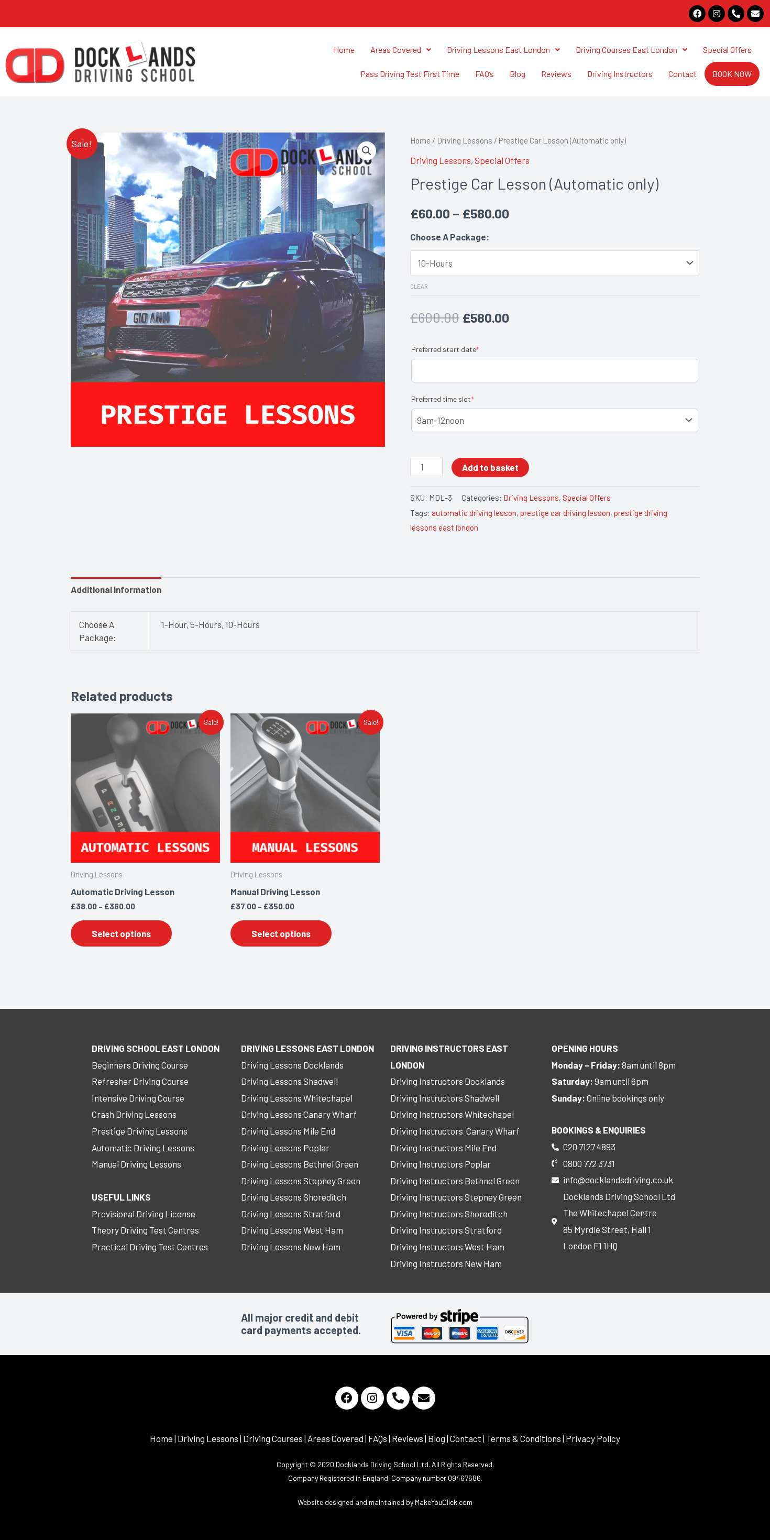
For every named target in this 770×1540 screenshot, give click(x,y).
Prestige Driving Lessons (140, 1131)
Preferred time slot (442, 398)
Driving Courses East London (626, 49)
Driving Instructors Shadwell (444, 1098)
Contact (682, 74)
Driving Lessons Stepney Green (300, 1180)
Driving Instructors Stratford (446, 1230)
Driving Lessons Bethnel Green (299, 1164)
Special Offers (727, 49)
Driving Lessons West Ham (292, 1230)
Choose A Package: (449, 237)
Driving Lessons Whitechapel (297, 1098)
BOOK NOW (732, 74)
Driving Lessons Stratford (290, 1213)
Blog (517, 74)
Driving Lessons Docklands (292, 1065)
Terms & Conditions (523, 1438)
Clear (419, 286)
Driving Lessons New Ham (290, 1246)
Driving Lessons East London (498, 49)
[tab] (116, 590)
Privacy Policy (593, 1438)
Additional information (116, 589)
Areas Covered (395, 49)
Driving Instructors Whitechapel (452, 1114)
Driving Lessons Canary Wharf (299, 1114)
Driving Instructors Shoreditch (449, 1213)
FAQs (377, 1438)
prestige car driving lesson (565, 513)
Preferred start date (445, 349)
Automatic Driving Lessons (143, 1147)
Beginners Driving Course (140, 1065)
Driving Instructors (620, 74)
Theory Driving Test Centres (145, 1230)
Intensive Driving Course (138, 1098)
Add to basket (490, 467)
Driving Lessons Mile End (288, 1131)
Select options (121, 933)
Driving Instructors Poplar (440, 1164)
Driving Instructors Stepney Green (456, 1197)
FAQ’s (484, 74)
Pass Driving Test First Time (409, 74)
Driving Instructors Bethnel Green (455, 1180)
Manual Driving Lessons (136, 1164)
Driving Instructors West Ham (447, 1246)
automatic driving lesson (474, 513)
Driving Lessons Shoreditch (293, 1197)
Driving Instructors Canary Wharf (455, 1131)
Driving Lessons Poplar (285, 1147)
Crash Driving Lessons (134, 1114)
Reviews (556, 74)
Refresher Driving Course (140, 1081)
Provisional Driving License (143, 1213)
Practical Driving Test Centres (150, 1246)
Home (344, 49)
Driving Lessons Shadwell (289, 1081)
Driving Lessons (464, 140)
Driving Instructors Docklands (447, 1081)
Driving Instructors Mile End (443, 1147)
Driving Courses (273, 1438)
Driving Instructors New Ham (446, 1263)
